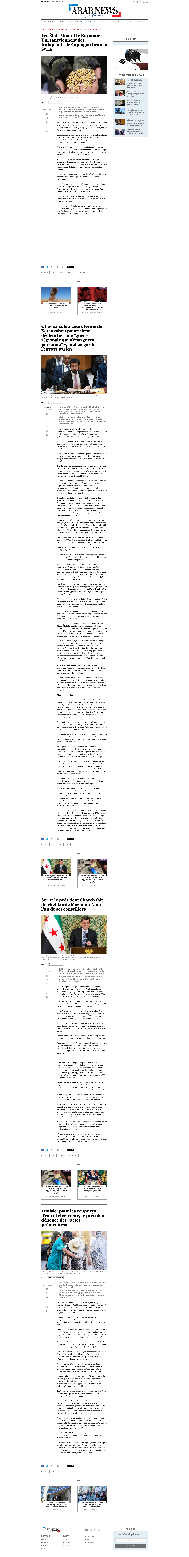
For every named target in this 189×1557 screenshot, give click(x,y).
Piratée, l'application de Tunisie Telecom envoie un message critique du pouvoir (56, 1504)
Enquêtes (117, 22)
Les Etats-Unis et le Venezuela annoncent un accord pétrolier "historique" (135, 94)
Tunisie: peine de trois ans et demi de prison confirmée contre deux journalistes (92, 1504)
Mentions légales (90, 1542)
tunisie (53, 1471)
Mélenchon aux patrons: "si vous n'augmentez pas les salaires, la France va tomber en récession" (135, 122)
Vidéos (65, 1545)
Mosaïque (141, 22)
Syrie (52, 273)
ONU (68, 844)
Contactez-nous (90, 1536)
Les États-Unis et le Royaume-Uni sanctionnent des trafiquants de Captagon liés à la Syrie (74, 29)
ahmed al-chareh (72, 1155)
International (76, 22)
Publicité (88, 1539)
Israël (60, 844)
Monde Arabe (49, 22)
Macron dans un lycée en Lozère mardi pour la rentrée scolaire (135, 102)
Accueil (43, 29)
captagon (61, 273)
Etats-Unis (82, 273)
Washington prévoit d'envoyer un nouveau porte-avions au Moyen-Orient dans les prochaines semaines (135, 112)
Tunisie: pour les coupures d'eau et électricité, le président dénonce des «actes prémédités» (73, 1218)
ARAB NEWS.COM (48, 2)
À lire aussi (74, 281)
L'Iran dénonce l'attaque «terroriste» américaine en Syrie (56, 305)
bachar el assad (71, 273)
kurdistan (62, 1155)
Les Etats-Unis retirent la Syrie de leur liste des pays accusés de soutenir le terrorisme (92, 1189)
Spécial (103, 288)
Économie (92, 22)
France (62, 22)
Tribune (128, 22)
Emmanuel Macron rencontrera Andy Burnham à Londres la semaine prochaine (134, 132)
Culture (104, 22)
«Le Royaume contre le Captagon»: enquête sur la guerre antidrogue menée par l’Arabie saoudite (92, 306)
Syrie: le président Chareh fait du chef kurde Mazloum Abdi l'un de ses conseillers (56, 877)
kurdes (52, 1155)
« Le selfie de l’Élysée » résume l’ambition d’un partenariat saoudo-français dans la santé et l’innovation (135, 83)
